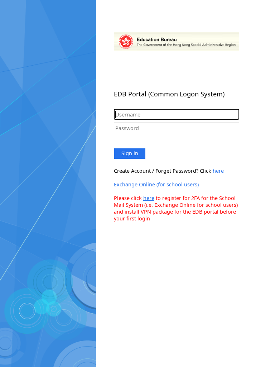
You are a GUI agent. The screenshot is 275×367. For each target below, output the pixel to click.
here (218, 170)
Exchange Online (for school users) (156, 184)
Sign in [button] (129, 153)
